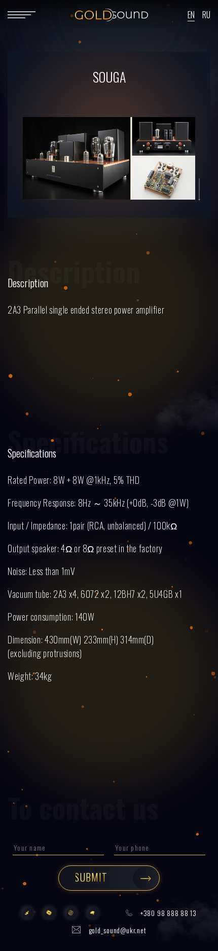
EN (191, 15)
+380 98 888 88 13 (168, 912)
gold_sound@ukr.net (118, 930)
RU (206, 15)
